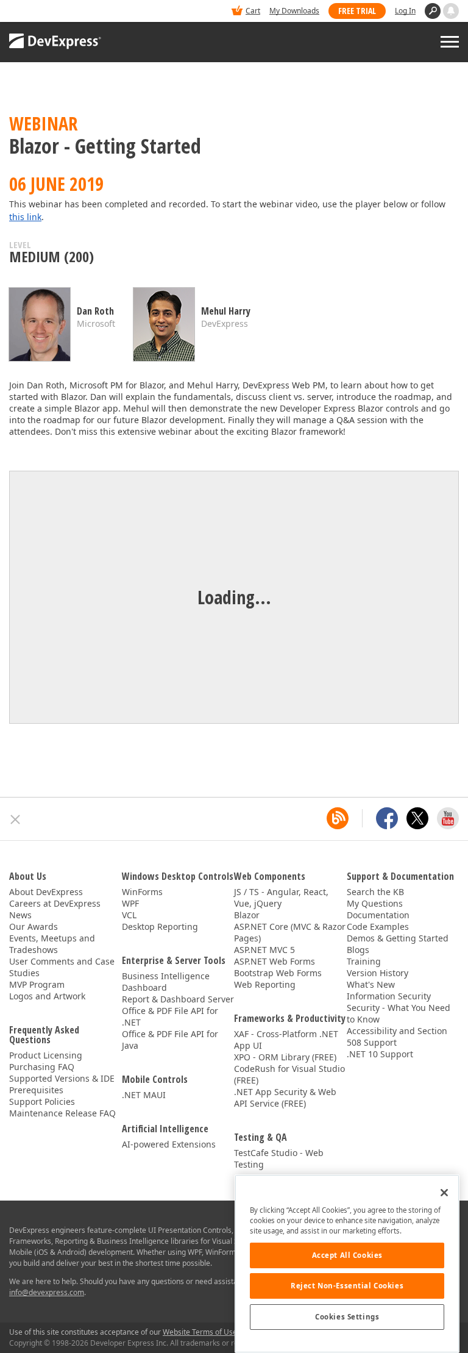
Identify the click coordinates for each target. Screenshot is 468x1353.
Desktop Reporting (160, 926)
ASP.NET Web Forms (274, 961)
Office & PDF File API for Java (170, 1039)
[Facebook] (387, 818)
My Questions (375, 903)
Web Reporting (265, 984)
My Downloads (294, 10)
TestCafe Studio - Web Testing (279, 1158)
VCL (129, 915)
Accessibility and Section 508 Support (397, 1036)
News (20, 915)
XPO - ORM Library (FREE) (285, 1057)
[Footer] (15, 819)
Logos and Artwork (47, 996)
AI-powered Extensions (169, 1144)
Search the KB (375, 892)
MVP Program (37, 984)
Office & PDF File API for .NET (170, 1016)
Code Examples (378, 926)
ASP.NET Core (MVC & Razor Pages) (290, 932)
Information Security (389, 996)
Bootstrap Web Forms (278, 973)
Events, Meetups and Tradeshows (52, 943)
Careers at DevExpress (55, 903)
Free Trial (357, 10)
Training (364, 961)
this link (25, 217)
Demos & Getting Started (397, 938)
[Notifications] (451, 11)
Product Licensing (45, 1055)
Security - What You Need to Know (398, 1013)
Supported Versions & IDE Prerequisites (62, 1084)
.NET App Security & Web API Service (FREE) (285, 1097)
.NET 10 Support (380, 1054)
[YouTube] (448, 818)
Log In (405, 10)
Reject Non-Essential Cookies (347, 1285)
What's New (371, 984)
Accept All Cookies (347, 1255)
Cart (253, 10)
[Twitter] (417, 818)
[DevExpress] (46, 12)
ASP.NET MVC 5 (264, 949)
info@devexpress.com (46, 1292)
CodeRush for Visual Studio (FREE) (289, 1074)
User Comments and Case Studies (62, 967)
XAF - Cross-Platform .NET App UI (286, 1039)
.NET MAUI (144, 1095)
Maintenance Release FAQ (62, 1113)
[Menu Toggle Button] (450, 42)
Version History (377, 973)
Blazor (247, 915)
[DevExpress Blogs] (338, 818)
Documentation (378, 915)
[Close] (444, 1192)
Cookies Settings (347, 1316)
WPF (130, 903)
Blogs (358, 949)
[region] (347, 1263)
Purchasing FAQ (41, 1067)
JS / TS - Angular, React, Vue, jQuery (281, 897)
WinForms (142, 892)
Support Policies (42, 1101)
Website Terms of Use (200, 1332)
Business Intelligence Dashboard (166, 981)
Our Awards (33, 926)
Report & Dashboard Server (178, 999)
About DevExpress (46, 892)
